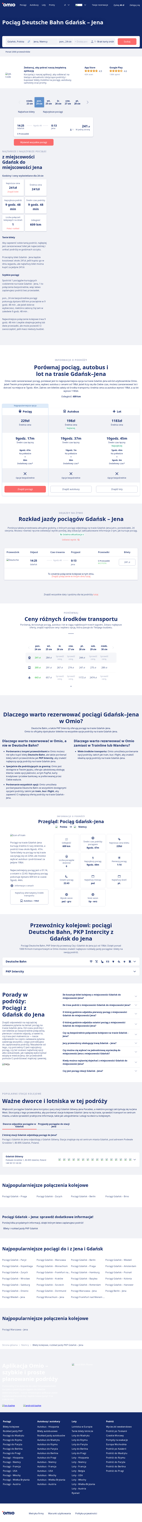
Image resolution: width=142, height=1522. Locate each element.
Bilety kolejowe (11, 1426)
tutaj (95, 594)
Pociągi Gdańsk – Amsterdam (120, 1266)
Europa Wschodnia (116, 1444)
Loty (44, 5)
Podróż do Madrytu (116, 1453)
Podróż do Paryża (115, 1462)
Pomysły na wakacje (117, 1439)
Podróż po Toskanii (116, 1431)
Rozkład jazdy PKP (13, 1431)
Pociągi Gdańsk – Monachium (52, 1266)
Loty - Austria (79, 1488)
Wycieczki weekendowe (119, 1426)
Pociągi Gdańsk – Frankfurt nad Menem (57, 1272)
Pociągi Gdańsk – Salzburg (16, 1284)
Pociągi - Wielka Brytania (16, 1479)
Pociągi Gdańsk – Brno (117, 1196)
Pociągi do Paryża (12, 1444)
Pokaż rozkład (13, 228)
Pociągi (23, 5)
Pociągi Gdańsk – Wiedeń (118, 1259)
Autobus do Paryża (47, 1448)
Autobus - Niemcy (46, 1462)
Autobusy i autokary (48, 1421)
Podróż (110, 1421)
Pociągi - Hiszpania (13, 1457)
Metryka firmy (36, 1513)
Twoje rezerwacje (100, 5)
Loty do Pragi (79, 1453)
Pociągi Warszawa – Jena (84, 1290)
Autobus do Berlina (47, 1453)
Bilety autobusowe (47, 1431)
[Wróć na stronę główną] (11, 5)
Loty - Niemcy (79, 1462)
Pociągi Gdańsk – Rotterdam (86, 1284)
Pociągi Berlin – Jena (115, 1290)
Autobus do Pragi (46, 1457)
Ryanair (76, 1493)
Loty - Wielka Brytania (83, 1484)
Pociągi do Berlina (12, 1448)
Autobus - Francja (46, 1466)
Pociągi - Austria (12, 1484)
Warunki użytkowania (59, 1513)
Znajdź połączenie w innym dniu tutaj (71, 576)
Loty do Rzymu (80, 1439)
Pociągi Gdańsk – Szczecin (50, 1284)
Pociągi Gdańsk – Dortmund (51, 1290)
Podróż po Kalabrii (116, 1448)
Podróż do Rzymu (115, 1457)
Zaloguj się (135, 5)
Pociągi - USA (10, 1470)
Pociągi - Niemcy (12, 1462)
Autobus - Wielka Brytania (51, 1479)
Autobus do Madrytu (48, 1439)
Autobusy (34, 5)
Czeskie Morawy (115, 1435)
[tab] (26, 111)
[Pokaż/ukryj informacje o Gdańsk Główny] (134, 1159)
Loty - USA (77, 1475)
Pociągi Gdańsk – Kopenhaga (17, 1266)
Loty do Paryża (80, 1444)
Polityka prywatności (86, 1513)
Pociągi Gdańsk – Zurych (49, 1196)
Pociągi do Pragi (12, 1453)
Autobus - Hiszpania (48, 1426)
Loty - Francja (79, 1466)
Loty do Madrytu (81, 1435)
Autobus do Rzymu (47, 1444)
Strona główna (10, 1345)
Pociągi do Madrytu (13, 1435)
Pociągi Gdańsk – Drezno (15, 1290)
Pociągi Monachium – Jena (50, 1297)
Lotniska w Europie (82, 1426)
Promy (52, 5)
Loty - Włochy (79, 1479)
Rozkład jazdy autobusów (51, 1435)
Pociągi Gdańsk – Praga (14, 1196)
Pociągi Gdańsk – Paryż (14, 1259)
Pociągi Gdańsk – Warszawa (51, 1259)
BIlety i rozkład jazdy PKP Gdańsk (20, 1228)
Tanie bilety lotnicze (82, 1431)
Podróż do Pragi (115, 1470)
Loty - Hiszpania (80, 1457)
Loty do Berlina (80, 1448)
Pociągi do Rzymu (12, 1439)
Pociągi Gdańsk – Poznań (118, 1272)
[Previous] (29, 647)
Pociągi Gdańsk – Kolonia (118, 1278)
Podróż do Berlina (116, 1466)
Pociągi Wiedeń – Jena (13, 1297)
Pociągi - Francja (12, 1466)
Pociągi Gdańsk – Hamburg (85, 1272)
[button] (65, 41)
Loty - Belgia (78, 1470)
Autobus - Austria (46, 1484)
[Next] (87, 102)
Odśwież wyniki (69, 539)
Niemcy (25, 1345)
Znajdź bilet (12, 191)
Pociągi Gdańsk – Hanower (119, 1284)
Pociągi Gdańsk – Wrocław (16, 1278)
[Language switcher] (80, 5)
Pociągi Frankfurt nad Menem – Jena (90, 1297)
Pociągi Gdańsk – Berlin (83, 1196)
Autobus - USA (45, 1470)
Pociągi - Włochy (12, 1475)
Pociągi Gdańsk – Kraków (50, 1278)
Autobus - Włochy (46, 1475)
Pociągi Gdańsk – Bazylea (84, 1278)
